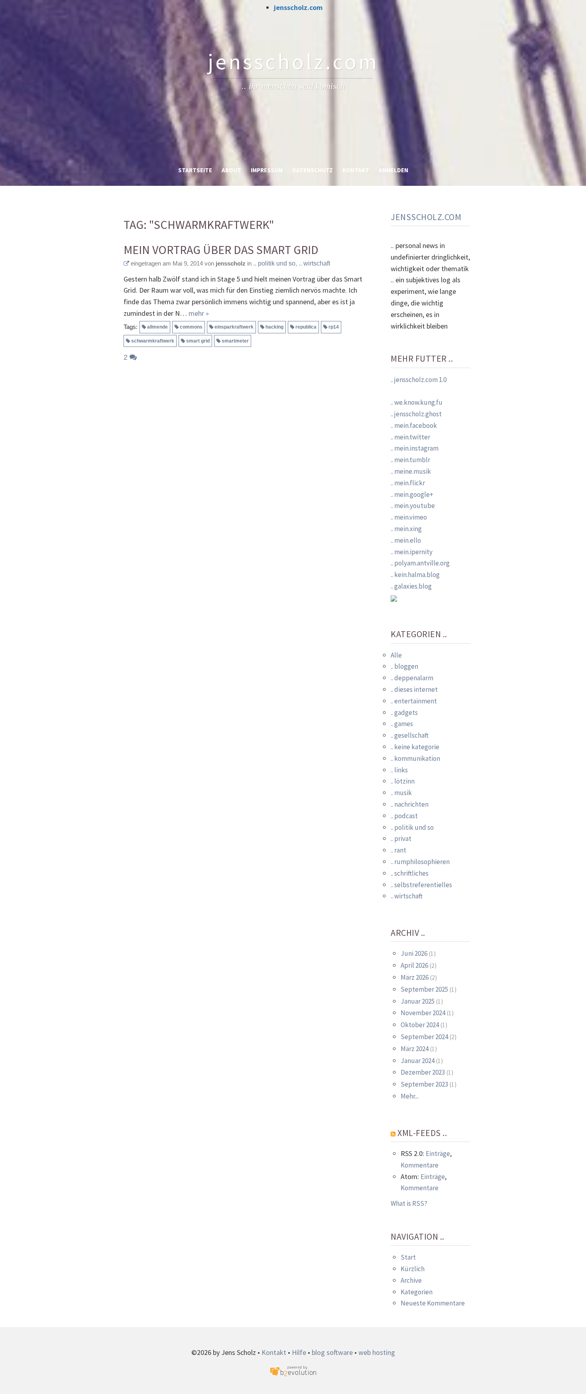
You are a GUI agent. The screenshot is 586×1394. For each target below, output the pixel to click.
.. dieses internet (414, 689)
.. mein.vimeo (409, 517)
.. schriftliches (410, 873)
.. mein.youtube (413, 505)
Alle (396, 655)
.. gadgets (404, 712)
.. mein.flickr (408, 482)
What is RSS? (409, 1203)
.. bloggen (404, 666)
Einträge (438, 1153)
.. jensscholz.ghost (416, 414)
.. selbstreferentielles (421, 884)
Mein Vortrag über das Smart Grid (221, 249)
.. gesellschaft (410, 735)
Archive (411, 1280)
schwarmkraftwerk (152, 341)
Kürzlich (413, 1268)
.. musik (401, 792)
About (231, 170)
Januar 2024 (418, 1060)
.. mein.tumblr (410, 459)
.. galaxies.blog (411, 586)
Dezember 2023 (423, 1072)
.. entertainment (414, 701)
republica (306, 327)
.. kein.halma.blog (415, 574)
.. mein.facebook (414, 425)
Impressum (267, 170)
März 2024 (415, 1048)
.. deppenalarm (412, 677)
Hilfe (299, 1352)
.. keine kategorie (415, 746)
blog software (332, 1352)
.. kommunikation (415, 758)
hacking (274, 327)
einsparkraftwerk (234, 327)
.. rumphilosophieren (420, 861)
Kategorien (417, 1292)
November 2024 (423, 1012)
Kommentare (420, 1165)
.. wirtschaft (314, 263)
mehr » (199, 313)
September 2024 (424, 1036)
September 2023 (424, 1084)
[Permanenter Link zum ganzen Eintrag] (126, 263)
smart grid (198, 341)
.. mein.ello (406, 540)
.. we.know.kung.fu (416, 402)
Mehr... (410, 1096)
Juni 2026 (414, 953)
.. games (402, 723)
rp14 (333, 327)
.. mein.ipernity (412, 551)
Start (408, 1257)
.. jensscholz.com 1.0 (418, 379)
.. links (399, 770)
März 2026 (415, 977)
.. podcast (404, 815)
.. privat (401, 838)
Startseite (195, 170)
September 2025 (424, 989)
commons (191, 327)
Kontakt (355, 170)
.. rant (398, 850)
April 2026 (414, 965)
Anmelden (393, 170)
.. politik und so (274, 263)
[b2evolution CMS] (293, 1370)
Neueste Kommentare (433, 1303)
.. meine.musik (411, 471)
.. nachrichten (410, 804)
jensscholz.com (298, 7)
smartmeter (235, 341)
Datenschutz (312, 170)
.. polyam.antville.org (420, 563)
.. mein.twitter (410, 437)
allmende (157, 327)
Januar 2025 (418, 1001)
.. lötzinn (403, 781)
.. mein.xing (406, 528)
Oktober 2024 (420, 1024)
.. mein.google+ (412, 494)
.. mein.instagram (415, 448)
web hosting (376, 1352)
